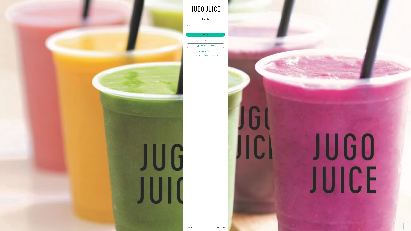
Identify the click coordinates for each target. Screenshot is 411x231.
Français (189, 227)
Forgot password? (205, 51)
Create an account (213, 55)
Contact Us (221, 227)
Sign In (205, 35)
